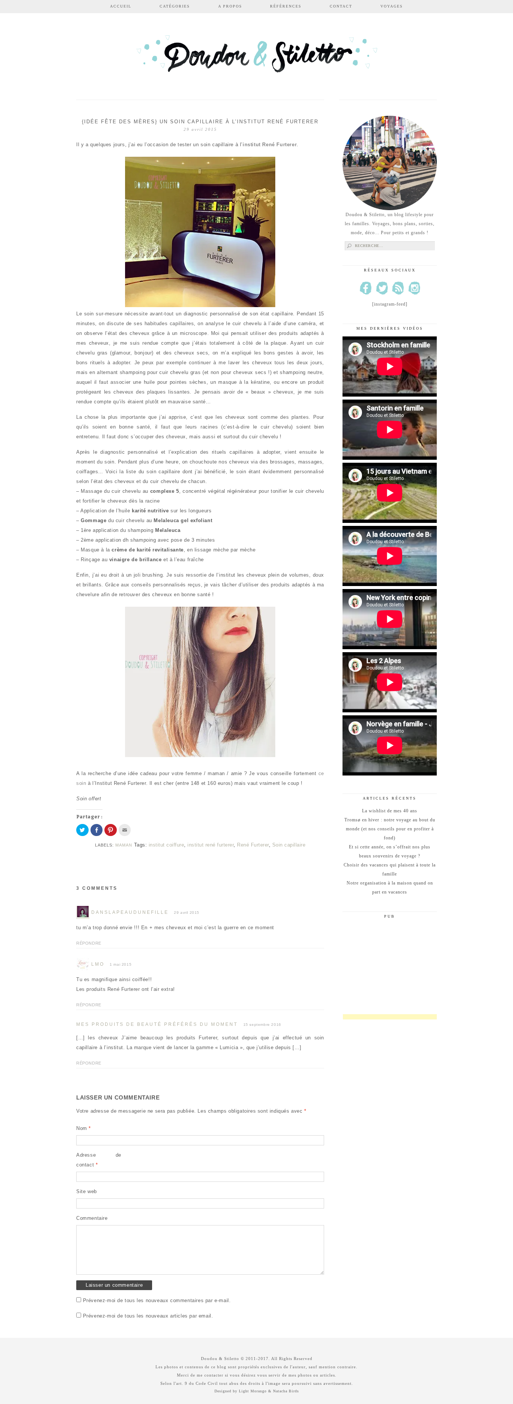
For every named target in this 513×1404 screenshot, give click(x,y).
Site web (86, 1191)
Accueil (120, 6)
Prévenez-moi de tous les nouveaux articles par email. (148, 1316)
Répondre (88, 943)
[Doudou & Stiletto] (256, 57)
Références (286, 6)
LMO (97, 964)
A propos (230, 6)
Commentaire (92, 1218)
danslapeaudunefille (130, 912)
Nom (83, 1128)
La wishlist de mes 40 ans (389, 810)
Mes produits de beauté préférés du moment (157, 1024)
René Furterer (253, 845)
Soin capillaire (289, 845)
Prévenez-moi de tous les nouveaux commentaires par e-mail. (157, 1300)
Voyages (391, 6)
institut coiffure (166, 845)
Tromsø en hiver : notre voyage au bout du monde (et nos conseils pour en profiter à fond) (389, 829)
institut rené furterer (210, 845)
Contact (341, 6)
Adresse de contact (98, 1160)
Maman (123, 845)
